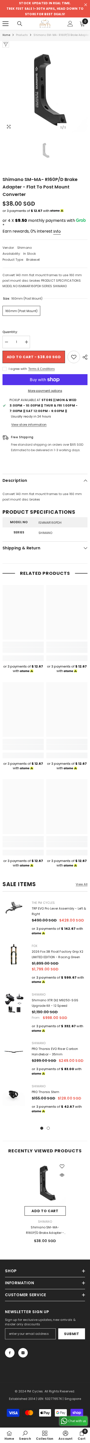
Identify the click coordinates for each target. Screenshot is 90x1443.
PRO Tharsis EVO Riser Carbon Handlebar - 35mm (55, 1051)
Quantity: (10, 332)
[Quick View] (62, 1175)
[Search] (20, 24)
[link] (23, 650)
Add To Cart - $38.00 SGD (34, 356)
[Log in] (70, 23)
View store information (28, 425)
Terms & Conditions (41, 369)
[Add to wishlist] (74, 357)
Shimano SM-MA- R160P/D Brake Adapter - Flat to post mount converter (45, 1230)
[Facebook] (9, 1353)
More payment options (45, 391)
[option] (45, 90)
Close (86, 5)
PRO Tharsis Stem (45, 1092)
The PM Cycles (43, 903)
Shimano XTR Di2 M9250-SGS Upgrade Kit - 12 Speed (55, 1003)
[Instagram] (23, 1353)
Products (22, 35)
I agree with (18, 369)
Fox (35, 946)
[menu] (5, 24)
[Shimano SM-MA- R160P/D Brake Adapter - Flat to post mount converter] (45, 1183)
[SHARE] (84, 357)
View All (82, 884)
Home (6, 35)
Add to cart (45, 1210)
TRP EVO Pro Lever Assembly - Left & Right (59, 911)
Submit (71, 1333)
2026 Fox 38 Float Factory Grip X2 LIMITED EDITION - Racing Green (57, 954)
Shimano (24, 248)
